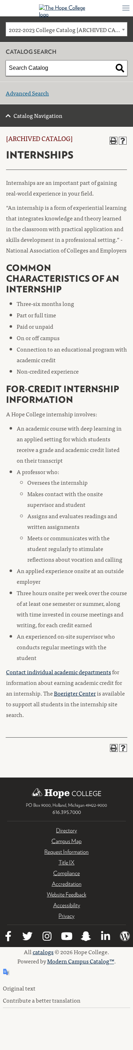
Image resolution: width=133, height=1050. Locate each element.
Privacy (66, 916)
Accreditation (67, 883)
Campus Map (66, 841)
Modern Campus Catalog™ (80, 961)
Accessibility (66, 905)
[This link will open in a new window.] (8, 937)
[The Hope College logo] (66, 11)
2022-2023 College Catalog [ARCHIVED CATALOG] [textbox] (68, 29)
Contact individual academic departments (58, 671)
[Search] (119, 68)
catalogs (43, 951)
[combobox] (66, 29)
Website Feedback (66, 894)
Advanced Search (27, 93)
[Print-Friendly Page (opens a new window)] (113, 141)
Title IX (66, 862)
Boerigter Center (75, 693)
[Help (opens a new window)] (123, 141)
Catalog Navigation (37, 115)
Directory (66, 830)
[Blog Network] (125, 937)
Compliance (66, 873)
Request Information (66, 851)
